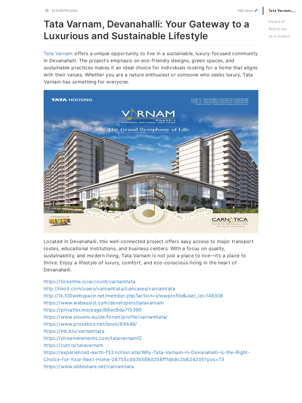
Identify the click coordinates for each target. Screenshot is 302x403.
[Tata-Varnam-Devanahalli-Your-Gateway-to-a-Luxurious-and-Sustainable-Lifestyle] (40, 23)
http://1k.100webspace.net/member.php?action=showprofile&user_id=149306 (134, 296)
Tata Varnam (58, 53)
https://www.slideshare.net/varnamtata (89, 366)
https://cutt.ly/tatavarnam (73, 345)
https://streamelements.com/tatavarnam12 (93, 338)
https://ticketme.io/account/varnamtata (89, 281)
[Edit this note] (256, 10)
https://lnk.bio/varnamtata (74, 331)
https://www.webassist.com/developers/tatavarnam (104, 303)
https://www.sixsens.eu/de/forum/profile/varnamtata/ (106, 317)
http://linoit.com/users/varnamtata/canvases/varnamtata (109, 288)
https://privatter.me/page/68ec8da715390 (93, 310)
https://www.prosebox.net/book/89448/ (90, 324)
